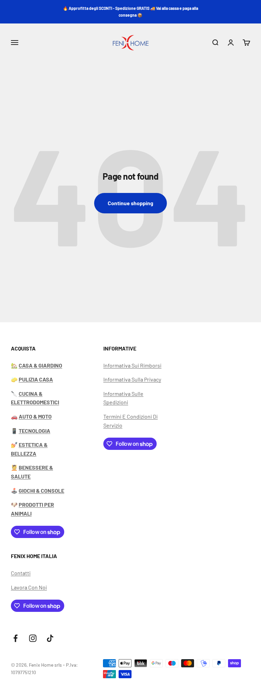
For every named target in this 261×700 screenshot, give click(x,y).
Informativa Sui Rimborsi (132, 365)
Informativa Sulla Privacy (132, 379)
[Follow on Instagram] (32, 638)
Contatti (21, 573)
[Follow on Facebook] (15, 638)
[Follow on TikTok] (50, 638)
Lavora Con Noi (29, 587)
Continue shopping (130, 203)
